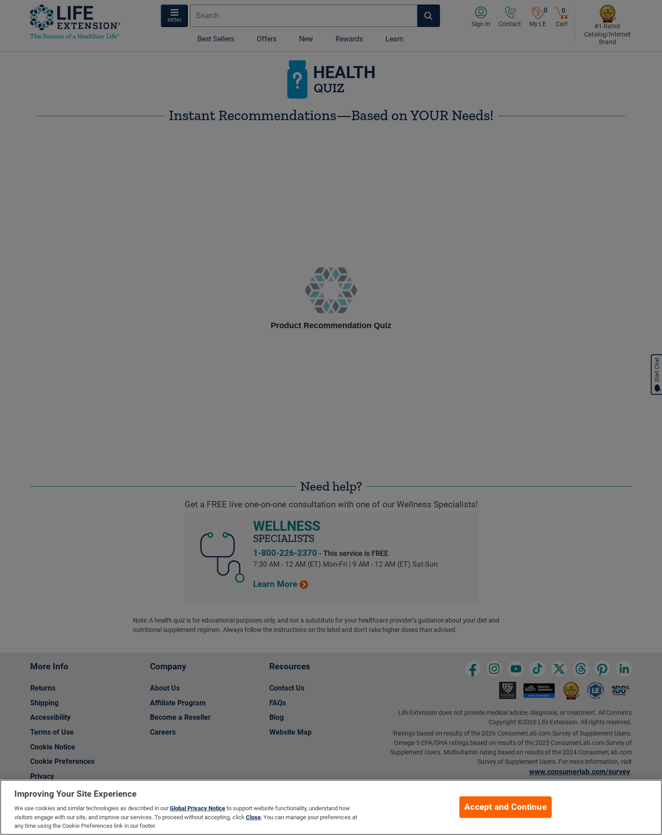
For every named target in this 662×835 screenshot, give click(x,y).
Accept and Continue (505, 807)
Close (253, 817)
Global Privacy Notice (197, 808)
